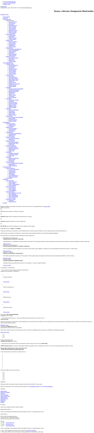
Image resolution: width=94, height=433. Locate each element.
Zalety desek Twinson (13, 78)
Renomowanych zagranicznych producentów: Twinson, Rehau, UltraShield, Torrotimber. (22, 289)
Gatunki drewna (12, 35)
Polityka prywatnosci (5, 392)
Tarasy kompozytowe (8, 62)
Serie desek (11, 101)
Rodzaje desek (12, 92)
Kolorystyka (11, 81)
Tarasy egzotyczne (13, 181)
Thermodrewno (9, 47)
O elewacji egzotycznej (14, 169)
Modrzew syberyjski (10, 56)
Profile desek (11, 36)
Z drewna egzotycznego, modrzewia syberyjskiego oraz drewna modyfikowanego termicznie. (23, 279)
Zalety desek (11, 111)
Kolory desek (12, 113)
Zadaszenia (11, 200)
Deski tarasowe (6, 122)
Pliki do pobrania (12, 86)
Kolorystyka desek (13, 102)
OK (42, 431)
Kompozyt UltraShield (11, 145)
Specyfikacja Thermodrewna (15, 49)
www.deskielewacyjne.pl (34, 386)
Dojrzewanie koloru (13, 103)
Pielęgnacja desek (13, 106)
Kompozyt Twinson (10, 140)
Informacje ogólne (10, 64)
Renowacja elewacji (13, 176)
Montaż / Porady (12, 82)
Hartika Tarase (9, 116)
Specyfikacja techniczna (14, 90)
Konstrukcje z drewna (11, 199)
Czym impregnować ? (13, 175)
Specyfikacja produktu (14, 142)
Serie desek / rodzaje (13, 154)
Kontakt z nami (6, 4)
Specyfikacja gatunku (13, 57)
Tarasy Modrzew (12, 185)
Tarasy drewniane (7, 19)
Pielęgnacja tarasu (13, 38)
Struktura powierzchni (13, 91)
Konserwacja (12, 60)
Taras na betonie (12, 28)
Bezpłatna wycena (5, 14)
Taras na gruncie (12, 26)
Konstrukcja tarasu (13, 25)
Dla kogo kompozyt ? (13, 65)
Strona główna (4, 391)
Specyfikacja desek (13, 77)
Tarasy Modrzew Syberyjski (15, 193)
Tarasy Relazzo (12, 189)
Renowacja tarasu (13, 31)
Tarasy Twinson (12, 188)
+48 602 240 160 (9, 424)
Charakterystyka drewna (14, 138)
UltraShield (8, 87)
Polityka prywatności (31, 430)
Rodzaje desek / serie (13, 80)
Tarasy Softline (12, 183)
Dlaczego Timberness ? (14, 109)
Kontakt (5, 202)
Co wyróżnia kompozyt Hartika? (16, 117)
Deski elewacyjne (7, 166)
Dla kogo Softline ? (13, 41)
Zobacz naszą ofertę (5, 332)
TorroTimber (9, 98)
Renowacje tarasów (10, 191)
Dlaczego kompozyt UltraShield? (16, 88)
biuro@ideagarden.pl (11, 1)
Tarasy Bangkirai (12, 194)
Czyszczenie (11, 96)
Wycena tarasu (12, 23)
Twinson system (9, 75)
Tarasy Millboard (12, 190)
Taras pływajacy (12, 29)
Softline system (9, 40)
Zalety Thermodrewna (14, 50)
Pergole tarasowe (12, 201)
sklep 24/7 (5, 18)
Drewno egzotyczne (10, 34)
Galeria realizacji (12, 33)
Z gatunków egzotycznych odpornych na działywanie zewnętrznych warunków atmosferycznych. (24, 309)
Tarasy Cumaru (12, 197)
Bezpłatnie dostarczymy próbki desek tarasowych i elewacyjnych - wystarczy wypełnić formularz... (24, 263)
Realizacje (5, 179)
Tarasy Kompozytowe (11, 186)
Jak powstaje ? (12, 76)
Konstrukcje (3, 399)
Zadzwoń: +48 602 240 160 (9, 3)
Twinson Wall (9, 178)
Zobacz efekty (47, 206)
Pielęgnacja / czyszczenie (14, 83)
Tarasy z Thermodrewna (14, 184)
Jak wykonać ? (12, 174)
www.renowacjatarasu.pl (47, 386)
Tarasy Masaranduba (13, 195)
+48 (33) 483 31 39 (10, 422)
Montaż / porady (12, 95)
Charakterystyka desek (14, 100)
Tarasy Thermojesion (13, 196)
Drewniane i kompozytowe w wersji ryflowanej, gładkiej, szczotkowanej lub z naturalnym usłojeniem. (25, 299)
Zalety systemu (12, 42)
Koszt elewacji (12, 170)
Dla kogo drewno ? (13, 21)
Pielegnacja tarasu (13, 54)
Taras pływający (12, 72)
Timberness (8, 108)
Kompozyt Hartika (10, 162)
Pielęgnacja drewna (13, 30)
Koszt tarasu (11, 24)
